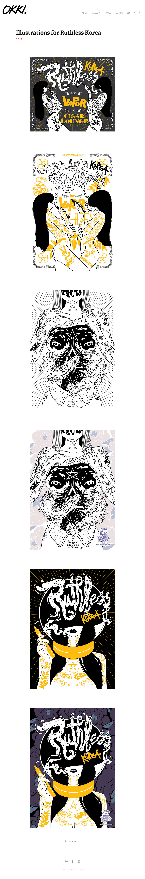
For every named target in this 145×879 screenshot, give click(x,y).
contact (120, 12)
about (85, 12)
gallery (96, 12)
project (108, 12)
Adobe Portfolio (77, 869)
